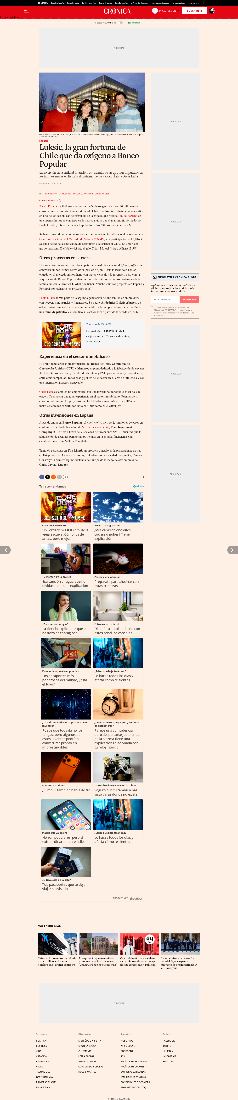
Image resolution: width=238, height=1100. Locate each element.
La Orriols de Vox (89, 3)
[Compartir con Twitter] (47, 477)
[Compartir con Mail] (59, 477)
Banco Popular (102, 194)
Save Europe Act (121, 3)
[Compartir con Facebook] (41, 477)
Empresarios (65, 194)
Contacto (127, 1051)
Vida (38, 1051)
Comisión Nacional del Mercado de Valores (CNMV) (72, 239)
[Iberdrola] (134, 22)
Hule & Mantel (87, 1071)
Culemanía (84, 1051)
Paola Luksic (47, 298)
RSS (123, 1056)
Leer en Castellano (9, 17)
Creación (41, 1056)
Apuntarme (189, 299)
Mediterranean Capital (95, 427)
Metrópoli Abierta (89, 1040)
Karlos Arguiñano (178, 3)
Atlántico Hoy (87, 1061)
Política (41, 1040)
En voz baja (43, 1087)
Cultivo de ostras (105, 3)
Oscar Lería (46, 392)
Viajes (39, 1066)
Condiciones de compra (135, 1082)
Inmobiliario (51, 194)
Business (43, 141)
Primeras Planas (46, 1082)
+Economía (43, 1071)
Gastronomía (44, 1076)
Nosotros (127, 1040)
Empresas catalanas (133, 1071)
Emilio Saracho (127, 216)
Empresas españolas (133, 1076)
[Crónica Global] (119, 11)
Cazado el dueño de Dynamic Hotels (65, 3)
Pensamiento (44, 1061)
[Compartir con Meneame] (53, 477)
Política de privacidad (134, 1061)
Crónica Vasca (87, 1045)
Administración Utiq (133, 1087)
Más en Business (49, 926)
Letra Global (86, 1056)
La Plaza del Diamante (139, 3)
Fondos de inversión (83, 194)
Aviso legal (128, 1045)
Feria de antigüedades (160, 3)
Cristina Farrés (47, 200)
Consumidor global (90, 1066)
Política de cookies (132, 1066)
